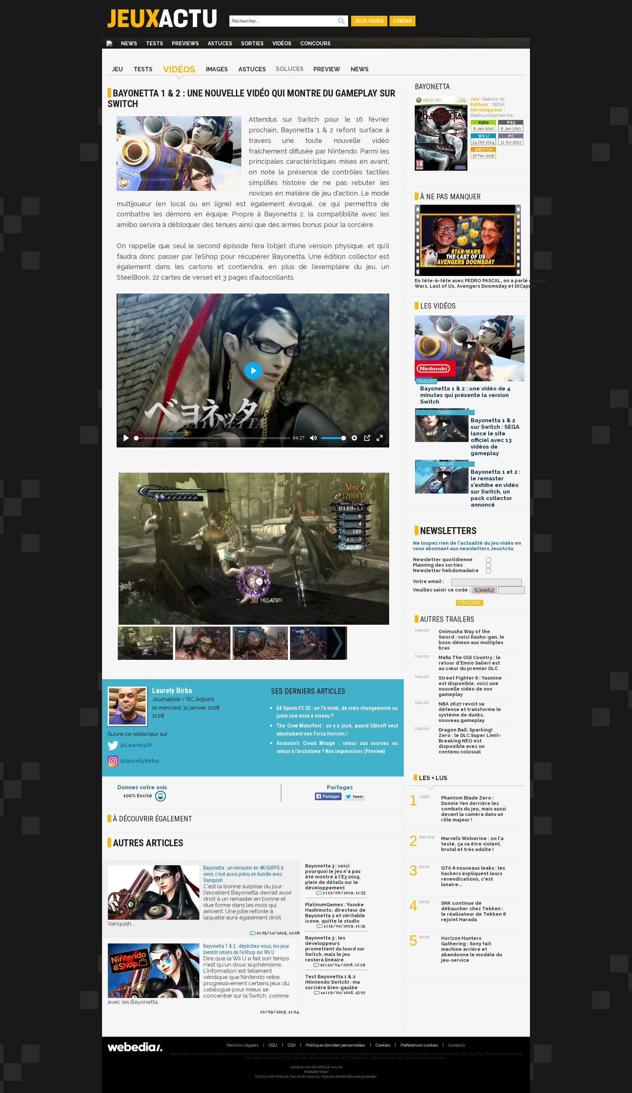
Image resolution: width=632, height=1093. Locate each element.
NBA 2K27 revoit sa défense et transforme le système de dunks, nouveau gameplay (470, 712)
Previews (185, 43)
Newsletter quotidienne (443, 559)
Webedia (336, 1067)
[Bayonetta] (441, 169)
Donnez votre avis (142, 787)
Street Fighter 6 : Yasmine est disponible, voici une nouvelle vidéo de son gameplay (470, 686)
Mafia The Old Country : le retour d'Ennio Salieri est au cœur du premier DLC (470, 663)
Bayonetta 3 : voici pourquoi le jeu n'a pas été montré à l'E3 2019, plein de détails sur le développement (333, 876)
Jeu (117, 69)
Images (217, 69)
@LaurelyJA (135, 745)
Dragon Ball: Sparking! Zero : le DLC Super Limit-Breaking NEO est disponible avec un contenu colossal (470, 740)
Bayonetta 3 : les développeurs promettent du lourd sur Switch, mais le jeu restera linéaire (335, 948)
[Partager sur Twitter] (353, 797)
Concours (315, 43)
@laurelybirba (138, 760)
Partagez (340, 787)
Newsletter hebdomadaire (446, 570)
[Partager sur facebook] (327, 797)
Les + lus (433, 778)
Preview (326, 69)
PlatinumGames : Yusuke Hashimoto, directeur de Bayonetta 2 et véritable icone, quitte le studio (335, 913)
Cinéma (402, 21)
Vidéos (281, 43)
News (129, 43)
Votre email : (428, 581)
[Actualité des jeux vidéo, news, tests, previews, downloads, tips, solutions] (109, 43)
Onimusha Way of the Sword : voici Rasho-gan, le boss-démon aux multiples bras (471, 640)
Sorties (252, 43)
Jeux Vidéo (369, 21)
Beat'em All (493, 99)
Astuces (220, 43)
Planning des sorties (438, 565)
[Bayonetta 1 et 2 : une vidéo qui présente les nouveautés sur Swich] (469, 348)
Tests (154, 43)
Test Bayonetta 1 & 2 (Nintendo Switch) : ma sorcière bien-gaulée (332, 982)
